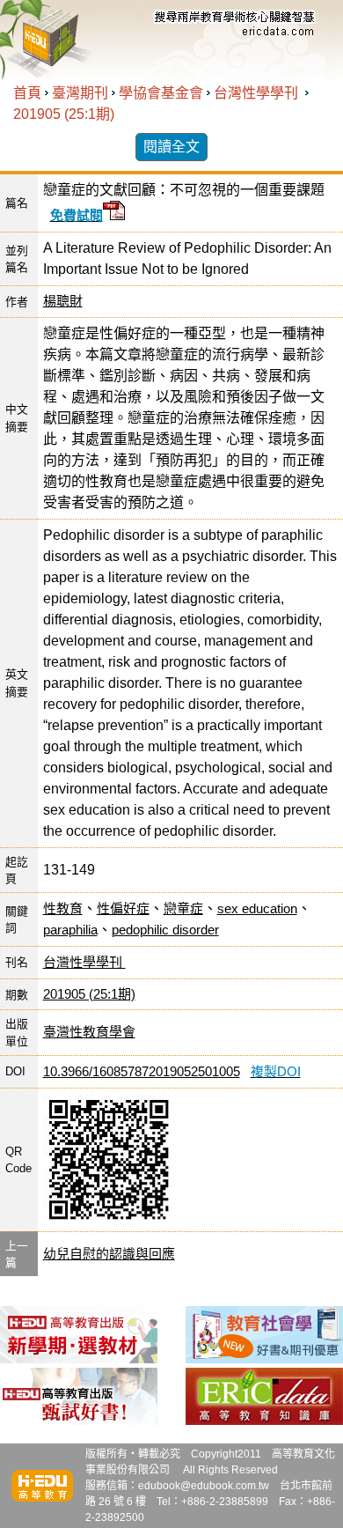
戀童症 (183, 908)
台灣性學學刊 (258, 92)
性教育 (63, 908)
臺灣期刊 (80, 92)
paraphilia (70, 929)
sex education (257, 908)
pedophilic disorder (165, 929)
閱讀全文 (171, 146)
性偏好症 (123, 908)
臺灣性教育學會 (89, 1031)
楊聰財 (63, 300)
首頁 (27, 92)
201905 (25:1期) (63, 114)
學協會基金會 (161, 92)
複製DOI (276, 1071)
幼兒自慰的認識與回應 (109, 1253)
